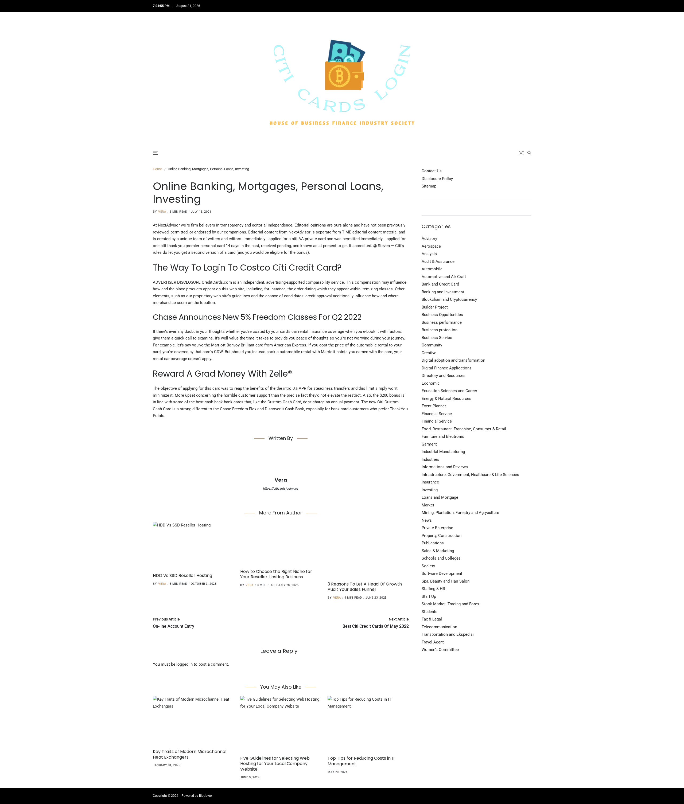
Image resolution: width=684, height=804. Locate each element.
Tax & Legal (432, 619)
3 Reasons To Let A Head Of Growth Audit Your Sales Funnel (365, 587)
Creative (429, 352)
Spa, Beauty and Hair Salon (445, 581)
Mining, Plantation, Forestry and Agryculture (460, 512)
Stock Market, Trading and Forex (450, 604)
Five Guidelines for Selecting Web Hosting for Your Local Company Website (275, 763)
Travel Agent (433, 642)
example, (168, 345)
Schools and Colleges (441, 558)
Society (428, 566)
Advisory (429, 238)
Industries (430, 459)
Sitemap (429, 186)
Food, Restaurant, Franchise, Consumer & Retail (464, 429)
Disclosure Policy (437, 178)
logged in (184, 664)
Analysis (429, 253)
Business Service (437, 337)
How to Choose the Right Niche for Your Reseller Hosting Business (276, 574)
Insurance (430, 482)
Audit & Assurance (438, 261)
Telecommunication (439, 627)
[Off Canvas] (155, 153)
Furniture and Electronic (443, 436)
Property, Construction (441, 535)
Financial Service (437, 413)
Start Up (429, 596)
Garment (429, 444)
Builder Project (435, 307)
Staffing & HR (433, 588)
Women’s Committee (440, 649)
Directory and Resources (443, 375)
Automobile (432, 269)
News (427, 520)
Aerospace (431, 246)
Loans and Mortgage (440, 497)
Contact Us (432, 171)
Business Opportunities (442, 314)
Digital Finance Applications (447, 368)
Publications (433, 543)
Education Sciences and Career (449, 390)
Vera (162, 211)
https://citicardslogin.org (280, 488)
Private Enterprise (437, 527)
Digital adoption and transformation (453, 360)
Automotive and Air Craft (444, 276)
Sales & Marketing (438, 550)
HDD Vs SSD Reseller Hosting (182, 575)
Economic (431, 383)
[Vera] (281, 461)
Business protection (439, 329)
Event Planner (434, 406)
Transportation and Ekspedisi (448, 634)
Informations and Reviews (445, 467)
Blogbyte (205, 796)
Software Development (442, 573)
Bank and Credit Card (440, 284)
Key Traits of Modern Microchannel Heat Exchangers (189, 754)
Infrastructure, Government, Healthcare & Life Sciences (470, 474)
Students (429, 611)
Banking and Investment (443, 292)
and (357, 225)
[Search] (529, 153)
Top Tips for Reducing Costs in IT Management (361, 761)
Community (432, 345)
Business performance (442, 322)
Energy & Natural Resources (446, 398)
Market (428, 505)
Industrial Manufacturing (443, 451)
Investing (430, 489)
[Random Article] (521, 152)
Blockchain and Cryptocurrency (449, 299)
